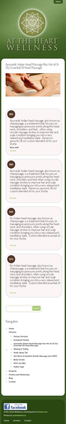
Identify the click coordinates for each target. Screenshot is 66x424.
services (16, 420)
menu (58, 1)
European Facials (21, 340)
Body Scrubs (19, 360)
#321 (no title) (20, 363)
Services (12, 332)
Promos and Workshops (19, 375)
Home (11, 329)
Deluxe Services (21, 336)
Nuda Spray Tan (21, 353)
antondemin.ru (19, 415)
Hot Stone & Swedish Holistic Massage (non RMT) (35, 356)
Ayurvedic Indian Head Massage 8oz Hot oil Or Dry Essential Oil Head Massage (36, 345)
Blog (11, 378)
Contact (12, 382)
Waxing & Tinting (21, 349)
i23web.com (42, 412)
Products (12, 371)
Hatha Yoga (19, 367)
